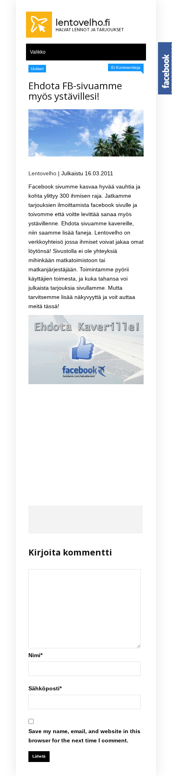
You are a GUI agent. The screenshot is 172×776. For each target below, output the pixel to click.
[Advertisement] (86, 438)
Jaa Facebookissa (39, 519)
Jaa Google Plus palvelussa (85, 519)
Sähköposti (45, 688)
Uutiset (37, 68)
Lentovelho (42, 173)
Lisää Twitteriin (62, 519)
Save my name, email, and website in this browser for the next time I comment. (84, 736)
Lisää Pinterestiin (108, 519)
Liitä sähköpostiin (131, 519)
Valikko (38, 52)
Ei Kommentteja (125, 67)
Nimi (35, 655)
